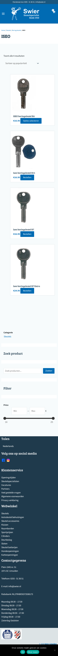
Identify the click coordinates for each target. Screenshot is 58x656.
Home (3, 30)
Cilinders (5, 536)
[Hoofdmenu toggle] (3, 13)
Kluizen (4, 524)
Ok (23, 652)
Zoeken (48, 370)
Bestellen (27, 177)
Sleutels (8, 30)
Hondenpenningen (10, 551)
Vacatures (6, 485)
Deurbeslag (6, 540)
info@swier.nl (14, 586)
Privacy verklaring (9, 500)
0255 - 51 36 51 (16, 578)
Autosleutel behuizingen (12, 517)
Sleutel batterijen (9, 547)
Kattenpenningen (9, 555)
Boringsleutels (16, 30)
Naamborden (7, 528)
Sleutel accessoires (10, 521)
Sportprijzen (7, 532)
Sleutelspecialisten (10, 481)
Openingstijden (8, 477)
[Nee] (54, 650)
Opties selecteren (31, 120)
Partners (5, 489)
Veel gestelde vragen (11, 492)
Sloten (4, 543)
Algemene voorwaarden (12, 496)
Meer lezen (33, 652)
